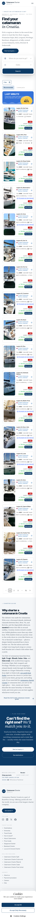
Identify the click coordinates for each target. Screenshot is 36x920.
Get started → (9, 810)
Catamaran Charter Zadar (12, 865)
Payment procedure (10, 878)
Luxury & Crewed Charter (12, 849)
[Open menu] (32, 3)
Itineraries (7, 831)
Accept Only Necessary (18, 910)
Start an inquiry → (10, 51)
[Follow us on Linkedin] (7, 820)
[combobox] (18, 58)
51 (26, 590)
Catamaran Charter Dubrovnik (13, 859)
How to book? (8, 836)
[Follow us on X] (11, 820)
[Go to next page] (30, 590)
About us (7, 875)
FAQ (5, 883)
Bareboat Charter (9, 846)
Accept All (18, 905)
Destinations (8, 828)
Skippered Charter (10, 844)
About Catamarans (10, 838)
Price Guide (7, 841)
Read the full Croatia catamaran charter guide (19, 698)
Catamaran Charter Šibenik (12, 862)
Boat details (28, 128)
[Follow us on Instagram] (3, 820)
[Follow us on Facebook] (15, 820)
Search (18, 71)
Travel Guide (8, 833)
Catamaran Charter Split (11, 857)
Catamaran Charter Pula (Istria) (14, 867)
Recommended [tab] (8, 87)
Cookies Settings (20, 916)
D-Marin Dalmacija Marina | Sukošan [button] (23, 110)
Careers (6, 880)
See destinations (18, 755)
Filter (5, 82)
